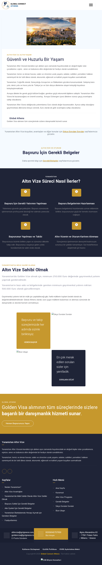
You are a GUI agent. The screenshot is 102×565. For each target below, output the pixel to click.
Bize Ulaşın (60, 510)
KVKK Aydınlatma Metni (70, 549)
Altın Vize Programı (64, 497)
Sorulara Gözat (66, 380)
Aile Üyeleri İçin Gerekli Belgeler (18, 508)
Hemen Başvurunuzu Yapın (18, 423)
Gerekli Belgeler (50, 161)
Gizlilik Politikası (50, 549)
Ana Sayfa (60, 488)
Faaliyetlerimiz (11, 520)
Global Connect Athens (50, 554)
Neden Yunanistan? (13, 487)
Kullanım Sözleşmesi (31, 549)
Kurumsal (60, 492)
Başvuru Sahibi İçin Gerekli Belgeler (20, 504)
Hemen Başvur (30, 342)
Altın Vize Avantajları (13, 491)
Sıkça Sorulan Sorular (73, 131)
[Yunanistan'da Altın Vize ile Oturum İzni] (14, 5)
